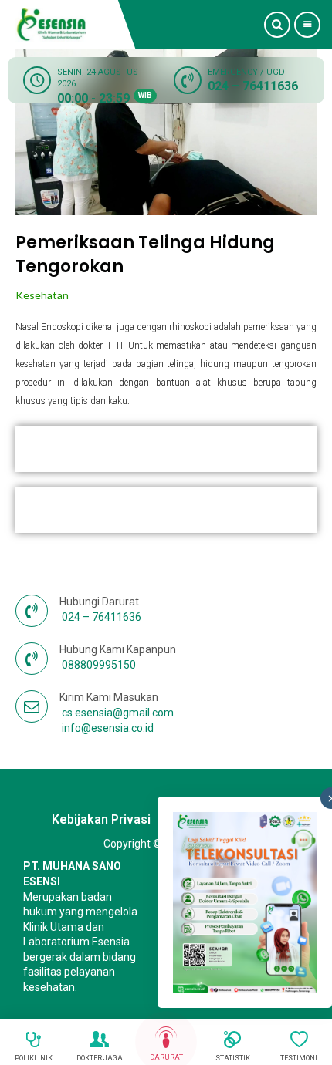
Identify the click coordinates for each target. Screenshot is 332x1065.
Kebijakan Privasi (101, 819)
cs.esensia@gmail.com (118, 712)
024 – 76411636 (253, 86)
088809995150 (99, 665)
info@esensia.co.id (108, 728)
